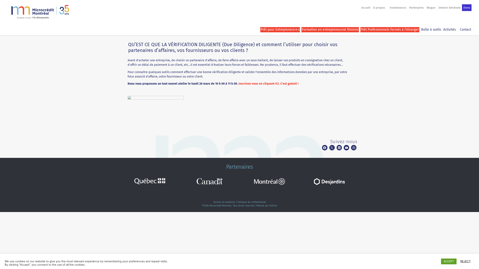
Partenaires (416, 7)
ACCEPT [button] (449, 261)
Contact (465, 30)
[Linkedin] (339, 147)
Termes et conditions (224, 202)
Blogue (431, 7)
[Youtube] (346, 147)
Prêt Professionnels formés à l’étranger (390, 30)
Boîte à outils (431, 30)
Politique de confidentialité (252, 202)
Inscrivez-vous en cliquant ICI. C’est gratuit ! (269, 83)
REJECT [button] (465, 261)
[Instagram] (353, 147)
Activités (449, 30)
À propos (379, 7)
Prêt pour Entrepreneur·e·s (280, 30)
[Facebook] (324, 147)
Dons (466, 7)
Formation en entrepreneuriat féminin (330, 30)
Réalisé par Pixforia (266, 205)
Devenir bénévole (449, 7)
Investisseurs (398, 7)
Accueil (365, 7)
